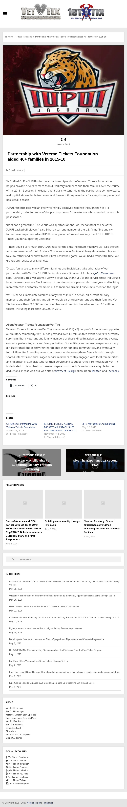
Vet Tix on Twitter (17, 760)
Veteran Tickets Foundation (40, 803)
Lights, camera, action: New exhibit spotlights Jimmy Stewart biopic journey (45, 628)
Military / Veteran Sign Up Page (21, 715)
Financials (11, 731)
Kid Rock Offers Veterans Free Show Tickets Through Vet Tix (38, 661)
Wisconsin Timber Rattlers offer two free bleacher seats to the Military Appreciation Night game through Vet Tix (62, 595)
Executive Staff (13, 728)
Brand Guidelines (14, 738)
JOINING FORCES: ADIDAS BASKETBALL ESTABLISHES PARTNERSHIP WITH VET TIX (60, 427)
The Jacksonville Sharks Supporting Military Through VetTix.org (32, 465)
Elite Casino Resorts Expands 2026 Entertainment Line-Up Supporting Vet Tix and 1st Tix (52, 683)
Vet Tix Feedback (14, 721)
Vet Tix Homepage (15, 708)
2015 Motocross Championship (99, 423)
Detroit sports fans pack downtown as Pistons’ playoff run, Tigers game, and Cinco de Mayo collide (56, 639)
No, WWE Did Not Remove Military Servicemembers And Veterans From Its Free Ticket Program (55, 650)
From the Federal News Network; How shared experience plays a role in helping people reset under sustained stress (64, 672)
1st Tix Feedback (14, 724)
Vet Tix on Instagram (18, 764)
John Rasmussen (104, 273)
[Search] (13, 559)
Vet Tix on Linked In (18, 770)
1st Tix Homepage (14, 711)
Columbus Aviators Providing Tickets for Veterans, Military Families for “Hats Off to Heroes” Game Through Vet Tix (64, 617)
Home (10, 37)
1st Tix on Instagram (18, 783)
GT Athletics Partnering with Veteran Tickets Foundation (21, 425)
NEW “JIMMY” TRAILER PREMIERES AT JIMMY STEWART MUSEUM (44, 606)
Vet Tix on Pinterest (18, 767)
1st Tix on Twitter (17, 780)
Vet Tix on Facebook (18, 757)
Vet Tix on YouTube (18, 773)
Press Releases (24, 37)
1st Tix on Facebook (18, 777)
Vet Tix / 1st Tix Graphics (18, 734)
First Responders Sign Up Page (21, 718)
